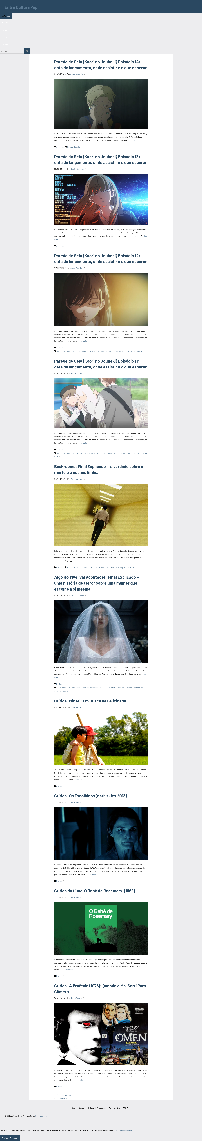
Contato (82, 1108)
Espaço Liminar (99, 567)
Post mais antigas (63, 1095)
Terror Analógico (131, 567)
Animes (5, 44)
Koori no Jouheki (80, 351)
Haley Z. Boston (117, 687)
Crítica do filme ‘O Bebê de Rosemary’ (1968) (94, 890)
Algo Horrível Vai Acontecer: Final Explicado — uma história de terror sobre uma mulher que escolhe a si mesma (96, 582)
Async (69, 567)
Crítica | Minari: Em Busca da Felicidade (90, 700)
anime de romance (64, 351)
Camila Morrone (76, 687)
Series (4, 30)
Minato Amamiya (108, 351)
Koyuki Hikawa (94, 351)
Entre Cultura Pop (21, 7)
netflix (118, 351)
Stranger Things (61, 691)
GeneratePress (41, 1116)
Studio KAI (139, 351)
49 (60, 1098)
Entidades (88, 567)
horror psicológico (132, 687)
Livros (4, 37)
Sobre (74, 1108)
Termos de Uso (114, 1108)
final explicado (103, 687)
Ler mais (132, 140)
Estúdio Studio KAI (80, 453)
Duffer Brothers (90, 687)
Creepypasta (77, 567)
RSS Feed (126, 1108)
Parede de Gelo (73, 147)
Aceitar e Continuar (10, 1138)
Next (64, 1098)
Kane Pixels (112, 567)
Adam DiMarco (62, 687)
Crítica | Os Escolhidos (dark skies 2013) (90, 795)
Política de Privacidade (97, 1108)
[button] (1, 1124)
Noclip (120, 567)
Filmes (5, 22)
